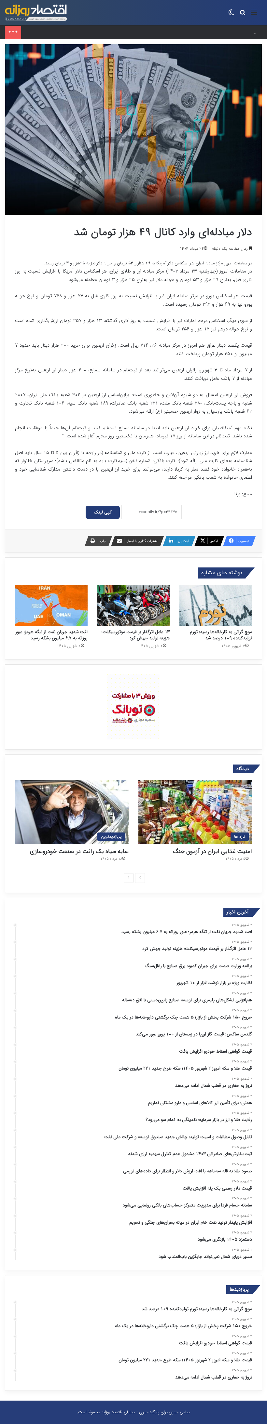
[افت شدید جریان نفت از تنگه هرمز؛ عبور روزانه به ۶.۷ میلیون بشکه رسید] (51, 605)
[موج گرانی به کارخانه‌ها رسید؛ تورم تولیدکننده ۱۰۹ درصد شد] (215, 605)
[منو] (254, 15)
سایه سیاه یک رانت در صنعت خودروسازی (79, 851)
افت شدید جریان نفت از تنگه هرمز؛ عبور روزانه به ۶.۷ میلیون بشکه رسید (51, 635)
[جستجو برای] (242, 15)
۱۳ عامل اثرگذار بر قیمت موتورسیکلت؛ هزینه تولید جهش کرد (136, 635)
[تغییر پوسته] (231, 15)
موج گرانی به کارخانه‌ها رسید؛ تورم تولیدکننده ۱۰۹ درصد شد (221, 635)
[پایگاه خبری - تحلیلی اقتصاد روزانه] (36, 13)
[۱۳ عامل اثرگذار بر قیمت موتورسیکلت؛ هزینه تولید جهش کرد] (133, 605)
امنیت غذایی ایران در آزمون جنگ (212, 851)
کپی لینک (103, 512)
